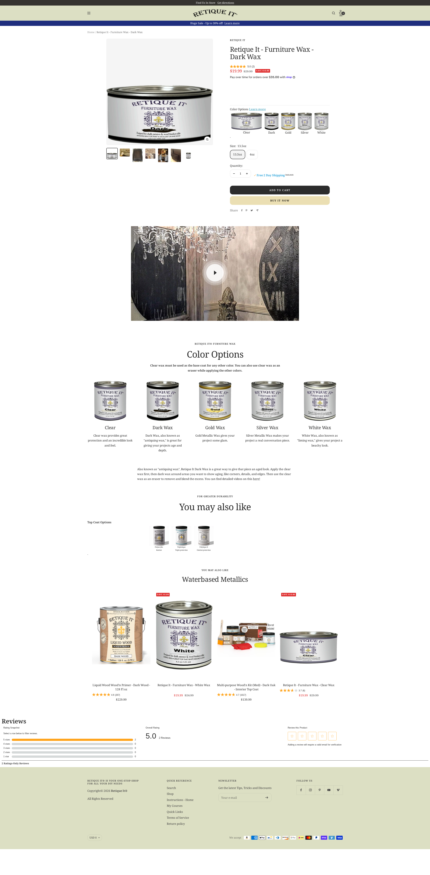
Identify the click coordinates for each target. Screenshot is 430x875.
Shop (170, 794)
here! (256, 479)
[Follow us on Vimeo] (338, 790)
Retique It (237, 40)
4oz (252, 154)
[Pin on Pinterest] (246, 210)
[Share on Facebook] (242, 210)
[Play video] (215, 272)
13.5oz (237, 154)
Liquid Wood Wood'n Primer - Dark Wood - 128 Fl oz (121, 687)
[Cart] (341, 14)
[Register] (266, 797)
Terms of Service (178, 818)
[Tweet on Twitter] (251, 210)
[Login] (341, 11)
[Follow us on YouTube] (328, 790)
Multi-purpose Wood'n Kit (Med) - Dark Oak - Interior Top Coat (246, 687)
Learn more (232, 23)
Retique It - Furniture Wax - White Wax (184, 685)
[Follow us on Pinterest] (319, 790)
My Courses (175, 806)
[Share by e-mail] (257, 210)
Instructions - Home (180, 800)
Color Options (248, 109)
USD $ (93, 837)
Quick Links (175, 812)
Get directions (225, 2)
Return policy (176, 824)
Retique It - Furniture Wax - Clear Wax (308, 685)
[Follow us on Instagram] (310, 790)
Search (171, 788)
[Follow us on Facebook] (301, 790)
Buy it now (280, 200)
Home (91, 32)
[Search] (333, 13)
